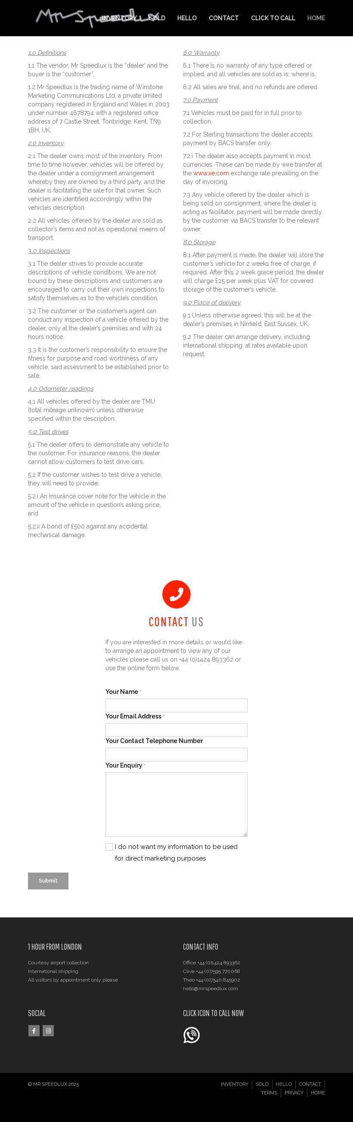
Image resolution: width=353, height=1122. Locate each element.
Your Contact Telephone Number (154, 740)
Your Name (123, 691)
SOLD (157, 18)
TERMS (269, 1093)
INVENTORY (119, 18)
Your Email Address (134, 716)
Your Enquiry (125, 765)
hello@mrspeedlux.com (210, 988)
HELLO (187, 18)
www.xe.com (211, 173)
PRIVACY (294, 1093)
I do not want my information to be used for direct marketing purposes (176, 852)
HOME (316, 18)
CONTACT (224, 18)
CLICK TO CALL (273, 18)
